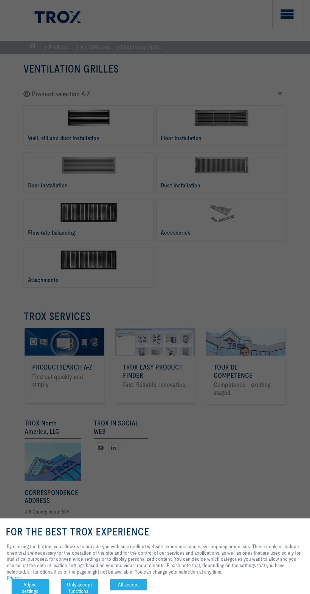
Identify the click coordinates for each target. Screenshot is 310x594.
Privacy (14, 578)
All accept (128, 585)
